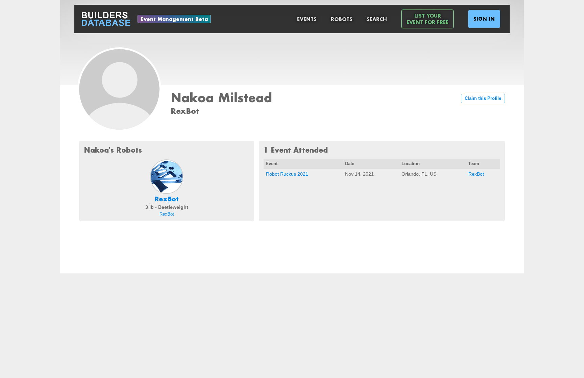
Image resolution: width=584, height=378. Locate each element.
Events (307, 19)
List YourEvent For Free (427, 19)
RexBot (167, 199)
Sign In (484, 19)
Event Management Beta (174, 19)
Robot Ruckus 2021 (287, 174)
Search (377, 19)
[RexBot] (166, 176)
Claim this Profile (483, 98)
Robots (341, 19)
